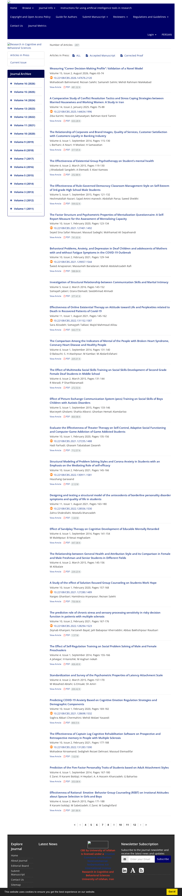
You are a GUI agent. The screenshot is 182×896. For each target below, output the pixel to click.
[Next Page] (140, 825)
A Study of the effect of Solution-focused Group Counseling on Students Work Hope (103, 582)
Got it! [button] (172, 891)
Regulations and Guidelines (150, 16)
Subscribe (163, 859)
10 (120, 824)
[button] (96, 892)
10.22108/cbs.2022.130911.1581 (73, 474)
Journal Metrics (37, 25)
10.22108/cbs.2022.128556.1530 (73, 508)
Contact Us (16, 25)
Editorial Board (20, 865)
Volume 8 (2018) (24, 150)
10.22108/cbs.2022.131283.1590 (73, 747)
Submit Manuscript (94, 16)
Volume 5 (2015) (24, 175)
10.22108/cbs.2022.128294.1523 (73, 626)
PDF (72, 87)
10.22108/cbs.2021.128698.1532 (73, 713)
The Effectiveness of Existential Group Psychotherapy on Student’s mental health (102, 161)
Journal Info (46, 8)
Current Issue (18, 62)
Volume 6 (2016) (24, 167)
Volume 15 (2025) (24, 92)
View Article (55, 87)
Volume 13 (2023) (24, 108)
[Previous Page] (80, 825)
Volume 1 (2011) (24, 208)
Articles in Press (19, 55)
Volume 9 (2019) (24, 142)
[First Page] (74, 825)
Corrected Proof (133, 55)
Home (13, 8)
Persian (167, 34)
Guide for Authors (66, 16)
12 (134, 824)
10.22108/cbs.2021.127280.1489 (73, 592)
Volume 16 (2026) (24, 83)
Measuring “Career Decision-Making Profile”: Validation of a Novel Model (96, 68)
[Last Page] (146, 825)
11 (127, 824)
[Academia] (133, 870)
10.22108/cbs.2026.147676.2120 (73, 78)
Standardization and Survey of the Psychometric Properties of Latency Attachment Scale (106, 675)
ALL (78, 55)
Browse (27, 8)
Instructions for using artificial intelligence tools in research (96, 8)
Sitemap (16, 884)
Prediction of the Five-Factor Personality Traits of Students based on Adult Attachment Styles (109, 767)
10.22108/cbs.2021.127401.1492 (73, 228)
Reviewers (119, 16)
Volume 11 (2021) (24, 125)
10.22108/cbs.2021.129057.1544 (73, 261)
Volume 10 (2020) (24, 133)
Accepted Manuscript (102, 55)
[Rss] (141, 870)
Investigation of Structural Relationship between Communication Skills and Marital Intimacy (109, 282)
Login (151, 34)
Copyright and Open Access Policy (30, 16)
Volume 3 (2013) (24, 192)
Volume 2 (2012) (24, 200)
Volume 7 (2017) (24, 158)
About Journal (19, 860)
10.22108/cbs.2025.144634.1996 (73, 111)
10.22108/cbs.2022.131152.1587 (73, 320)
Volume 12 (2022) (24, 117)
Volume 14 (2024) (24, 100)
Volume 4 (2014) (24, 183)
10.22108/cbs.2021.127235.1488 (73, 441)
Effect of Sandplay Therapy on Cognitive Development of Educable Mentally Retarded (104, 529)
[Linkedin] (125, 870)
